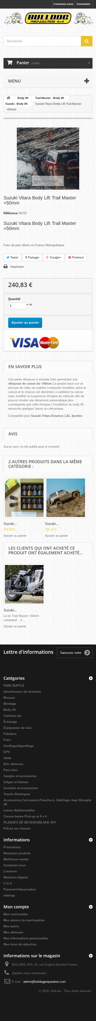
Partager (33, 257)
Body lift (9, 710)
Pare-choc (10, 770)
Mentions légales (15, 877)
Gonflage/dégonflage (18, 746)
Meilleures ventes (16, 859)
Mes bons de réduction (20, 944)
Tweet (13, 257)
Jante (7, 758)
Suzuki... (10, 524)
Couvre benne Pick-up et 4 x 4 (25, 816)
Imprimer (17, 266)
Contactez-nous (63, 4)
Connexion (83, 4)
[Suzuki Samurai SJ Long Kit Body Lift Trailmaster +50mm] (65, 497)
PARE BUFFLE (13, 685)
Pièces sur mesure (16, 828)
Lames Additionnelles (19, 810)
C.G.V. (8, 883)
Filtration (10, 734)
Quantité (14, 299)
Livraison (10, 871)
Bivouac (9, 697)
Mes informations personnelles (25, 938)
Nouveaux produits (17, 853)
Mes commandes (15, 914)
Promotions (12, 847)
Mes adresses (13, 932)
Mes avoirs (11, 926)
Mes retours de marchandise (24, 920)
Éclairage (10, 722)
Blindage (9, 703)
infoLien (56, 991)
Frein (7, 740)
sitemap (9, 895)
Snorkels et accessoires (20, 788)
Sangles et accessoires (20, 776)
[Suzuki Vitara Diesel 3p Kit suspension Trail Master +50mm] (24, 584)
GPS (6, 752)
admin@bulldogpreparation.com (44, 981)
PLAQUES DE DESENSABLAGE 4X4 (29, 822)
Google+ (55, 257)
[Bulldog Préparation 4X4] (48, 18)
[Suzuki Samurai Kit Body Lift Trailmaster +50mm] (24, 497)
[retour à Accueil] (8, 98)
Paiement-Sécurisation (19, 889)
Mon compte (16, 906)
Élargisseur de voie (17, 728)
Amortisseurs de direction (22, 691)
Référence (10, 213)
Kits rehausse (13, 764)
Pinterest (77, 257)
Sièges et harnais (15, 782)
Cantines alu (12, 716)
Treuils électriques (16, 794)
